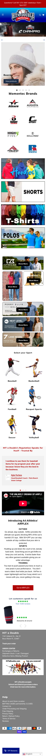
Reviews (5, 721)
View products (11, 81)
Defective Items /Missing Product (15, 656)
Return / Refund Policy (11, 716)
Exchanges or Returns (10, 651)
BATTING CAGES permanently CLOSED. (17, 704)
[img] (23, 601)
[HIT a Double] (23, 15)
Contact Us (6, 706)
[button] (21, 626)
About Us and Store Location (13, 701)
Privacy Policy (7, 714)
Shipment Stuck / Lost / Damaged (15, 653)
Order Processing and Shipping (14, 709)
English (28, 754)
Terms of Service (8, 719)
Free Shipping (7, 711)
